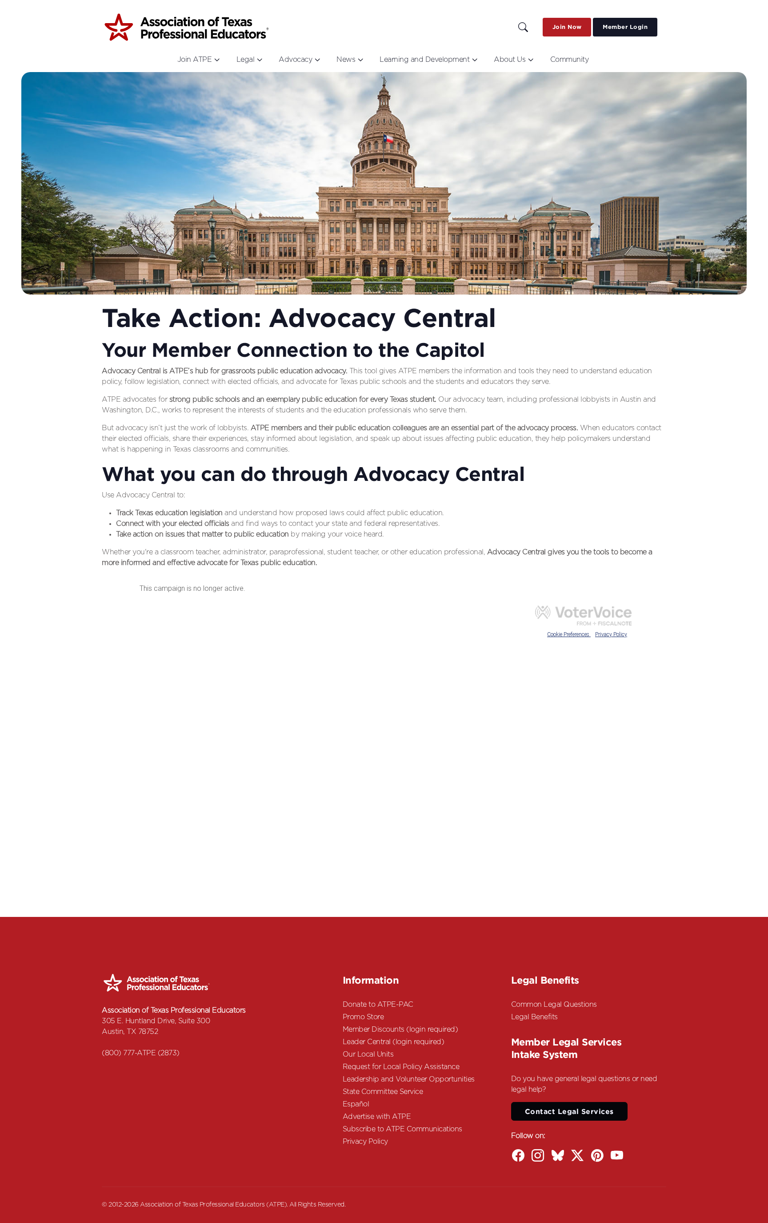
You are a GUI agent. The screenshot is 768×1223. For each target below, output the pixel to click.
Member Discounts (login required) (400, 1029)
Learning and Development (424, 59)
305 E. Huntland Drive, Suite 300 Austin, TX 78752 (156, 1026)
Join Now (567, 27)
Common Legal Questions (554, 1004)
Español (356, 1104)
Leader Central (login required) (393, 1041)
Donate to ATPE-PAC (378, 1004)
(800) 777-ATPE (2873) (141, 1053)
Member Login (625, 27)
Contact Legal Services (569, 1111)
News (345, 59)
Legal (245, 59)
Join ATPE (194, 59)
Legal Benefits (534, 1017)
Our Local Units (368, 1054)
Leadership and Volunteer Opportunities (409, 1079)
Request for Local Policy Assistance (401, 1066)
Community (569, 59)
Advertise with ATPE (377, 1116)
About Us (509, 59)
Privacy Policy (365, 1141)
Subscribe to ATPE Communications (402, 1129)
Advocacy (295, 59)
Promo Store (363, 1017)
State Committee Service (383, 1091)
